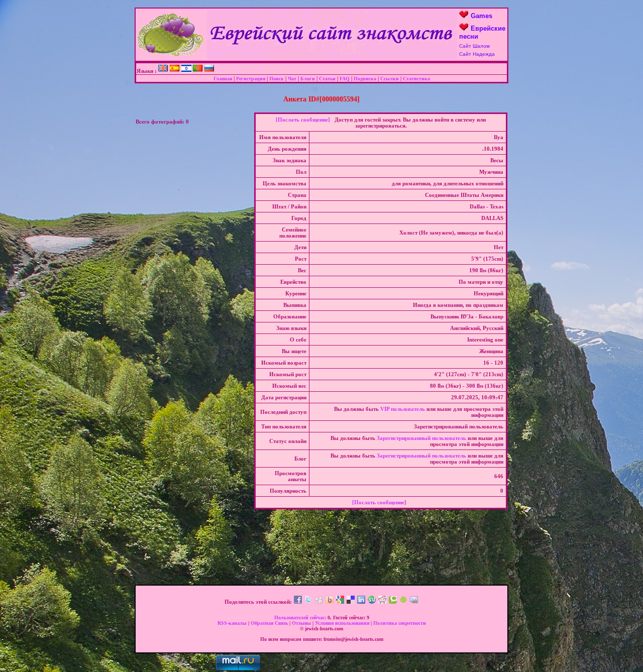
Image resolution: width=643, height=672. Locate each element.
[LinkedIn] (361, 602)
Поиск (276, 78)
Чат (292, 78)
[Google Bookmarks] (340, 602)
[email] (414, 602)
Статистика (416, 78)
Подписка (365, 78)
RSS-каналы (232, 623)
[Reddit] (382, 602)
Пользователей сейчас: (300, 617)
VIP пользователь (402, 409)
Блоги (307, 78)
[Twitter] (308, 602)
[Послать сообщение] (303, 120)
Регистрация (250, 78)
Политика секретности (399, 623)
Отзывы (301, 623)
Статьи (327, 78)
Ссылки (389, 78)
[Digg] (319, 602)
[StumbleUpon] (372, 602)
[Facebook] (298, 602)
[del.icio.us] (351, 602)
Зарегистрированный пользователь (421, 438)
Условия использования (342, 623)
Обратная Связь (269, 623)
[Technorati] (393, 602)
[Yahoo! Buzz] (330, 602)
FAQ (345, 78)
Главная (222, 78)
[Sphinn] (403, 602)
